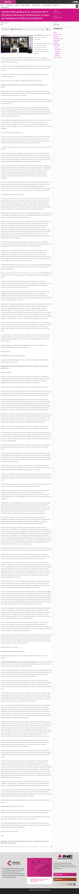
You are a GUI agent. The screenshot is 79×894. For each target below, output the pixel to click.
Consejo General (47, 5)
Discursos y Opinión (58, 17)
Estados (17, 5)
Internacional (57, 57)
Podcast (57, 51)
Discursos (55, 5)
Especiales (56, 40)
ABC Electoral (4, 7)
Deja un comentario (10, 843)
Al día (2, 5)
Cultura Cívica (36, 5)
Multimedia (9, 5)
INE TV (57, 47)
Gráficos (57, 55)
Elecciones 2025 (25, 5)
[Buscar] (77, 6)
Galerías (57, 53)
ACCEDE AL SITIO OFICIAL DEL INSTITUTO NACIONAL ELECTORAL (39, 880)
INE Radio (58, 49)
